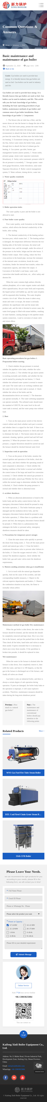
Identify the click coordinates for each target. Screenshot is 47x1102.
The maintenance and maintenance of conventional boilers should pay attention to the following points (33, 713)
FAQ (23, 45)
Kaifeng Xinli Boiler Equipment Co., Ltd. (20, 1096)
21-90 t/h (12, 936)
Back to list (10, 69)
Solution (16, 45)
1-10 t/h (12, 932)
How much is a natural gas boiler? (11, 707)
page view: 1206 (32, 66)
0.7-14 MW (13, 925)
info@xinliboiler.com (16, 1066)
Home (7, 45)
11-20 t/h (29, 932)
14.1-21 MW (31, 925)
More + (41, 731)
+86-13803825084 (18, 1069)
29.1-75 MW (31, 929)
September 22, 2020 (13, 66)
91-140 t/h (30, 936)
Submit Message (25, 955)
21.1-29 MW (14, 929)
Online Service (23, 986)
